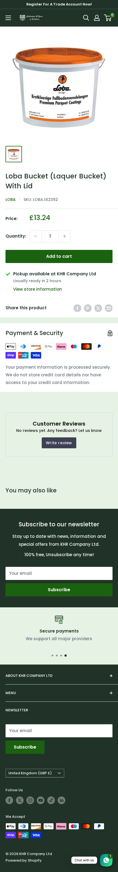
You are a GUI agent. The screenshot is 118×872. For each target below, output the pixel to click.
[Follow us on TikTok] (51, 800)
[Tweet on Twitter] (98, 308)
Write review (59, 443)
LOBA (10, 199)
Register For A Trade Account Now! (59, 4)
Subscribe (59, 590)
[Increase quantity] (64, 236)
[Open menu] (8, 18)
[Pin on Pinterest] (88, 308)
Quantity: (15, 236)
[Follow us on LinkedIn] (61, 800)
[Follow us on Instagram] (30, 800)
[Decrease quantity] (35, 236)
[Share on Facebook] (77, 308)
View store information (37, 289)
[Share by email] (109, 308)
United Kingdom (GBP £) (30, 773)
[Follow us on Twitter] (20, 800)
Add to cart (59, 256)
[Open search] (86, 18)
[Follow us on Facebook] (9, 800)
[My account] (97, 18)
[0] (108, 18)
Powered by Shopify (23, 860)
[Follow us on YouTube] (40, 800)
